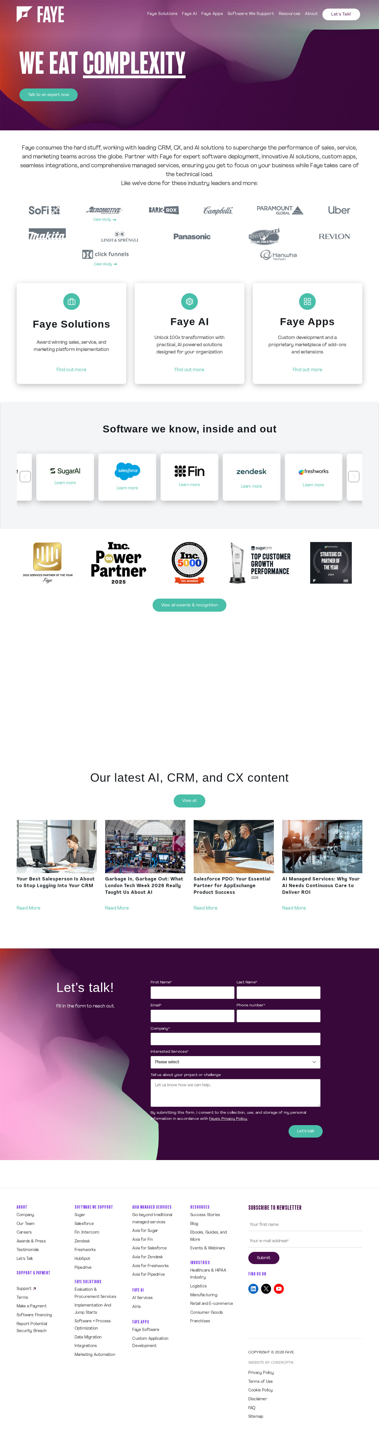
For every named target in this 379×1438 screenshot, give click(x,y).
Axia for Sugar (145, 1231)
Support (25, 1289)
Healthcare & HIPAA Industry (208, 1274)
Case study (102, 219)
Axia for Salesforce (149, 1248)
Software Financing (34, 1315)
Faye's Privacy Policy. (228, 1119)
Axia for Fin (142, 1240)
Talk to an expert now (48, 95)
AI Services (142, 1298)
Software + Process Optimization (93, 1325)
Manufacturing (203, 1295)
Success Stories (205, 1215)
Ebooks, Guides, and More (208, 1236)
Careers (24, 1232)
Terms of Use (260, 1382)
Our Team (26, 1224)
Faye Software (145, 1330)
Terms (22, 1298)
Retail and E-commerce (211, 1304)
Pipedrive (83, 1268)
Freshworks (85, 1250)
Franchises (200, 1321)
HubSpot (82, 1259)
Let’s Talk (25, 1259)
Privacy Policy (261, 1373)
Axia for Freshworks (150, 1266)
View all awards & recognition (189, 605)
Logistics (198, 1286)
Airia (136, 1307)
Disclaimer (257, 1399)
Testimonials (28, 1250)
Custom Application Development (150, 1342)
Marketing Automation (95, 1355)
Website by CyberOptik (271, 1362)
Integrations (86, 1346)
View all (189, 801)
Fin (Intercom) (87, 1232)
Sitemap (255, 1417)
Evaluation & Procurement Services (95, 1293)
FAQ (252, 1408)
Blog (194, 1224)
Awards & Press (31, 1241)
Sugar (80, 1215)
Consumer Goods (206, 1313)
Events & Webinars (207, 1248)
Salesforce (84, 1224)
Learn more (65, 488)
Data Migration (88, 1337)
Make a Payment (32, 1306)
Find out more (71, 370)
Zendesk (82, 1241)
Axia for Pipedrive (148, 1275)
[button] (25, 476)
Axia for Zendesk (147, 1257)
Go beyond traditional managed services (152, 1218)
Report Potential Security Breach (32, 1327)
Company (25, 1215)
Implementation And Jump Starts (93, 1309)
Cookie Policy (260, 1390)
